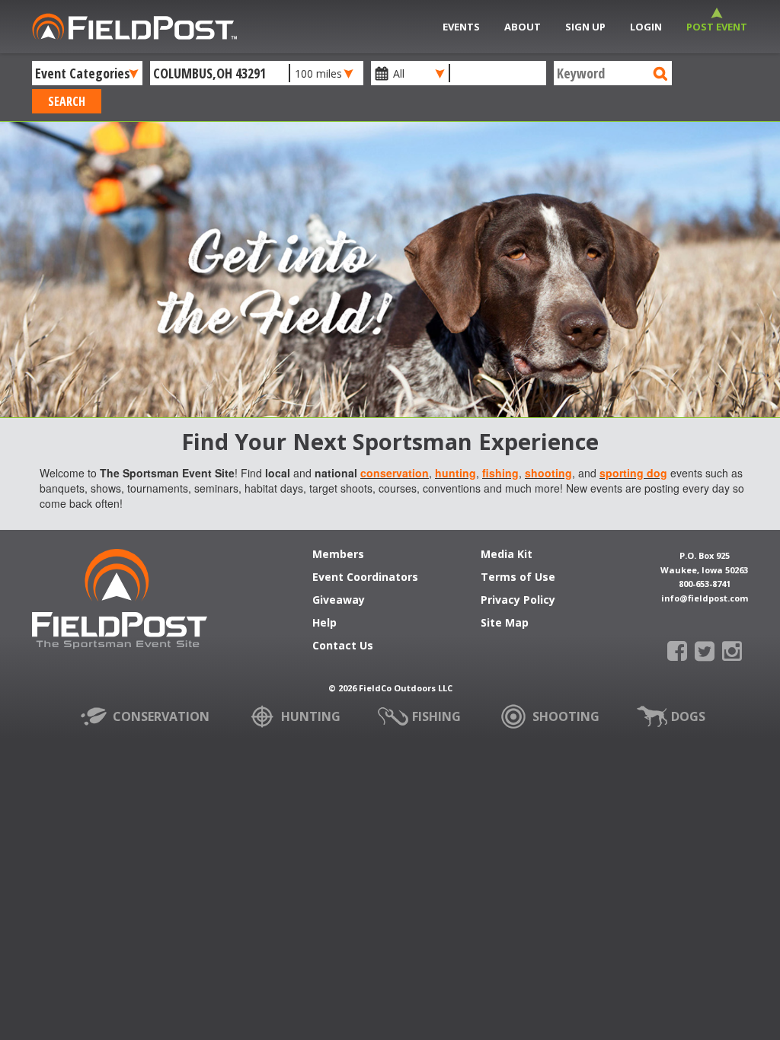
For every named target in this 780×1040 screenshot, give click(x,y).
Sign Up (585, 26)
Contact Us (342, 646)
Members (338, 555)
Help (324, 623)
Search (66, 101)
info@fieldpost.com (704, 598)
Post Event (716, 26)
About (522, 26)
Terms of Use (518, 578)
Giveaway (338, 601)
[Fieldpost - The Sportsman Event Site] (119, 606)
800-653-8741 (704, 583)
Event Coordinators (365, 578)
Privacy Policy (518, 601)
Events (461, 26)
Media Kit (506, 555)
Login (646, 26)
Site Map (505, 623)
